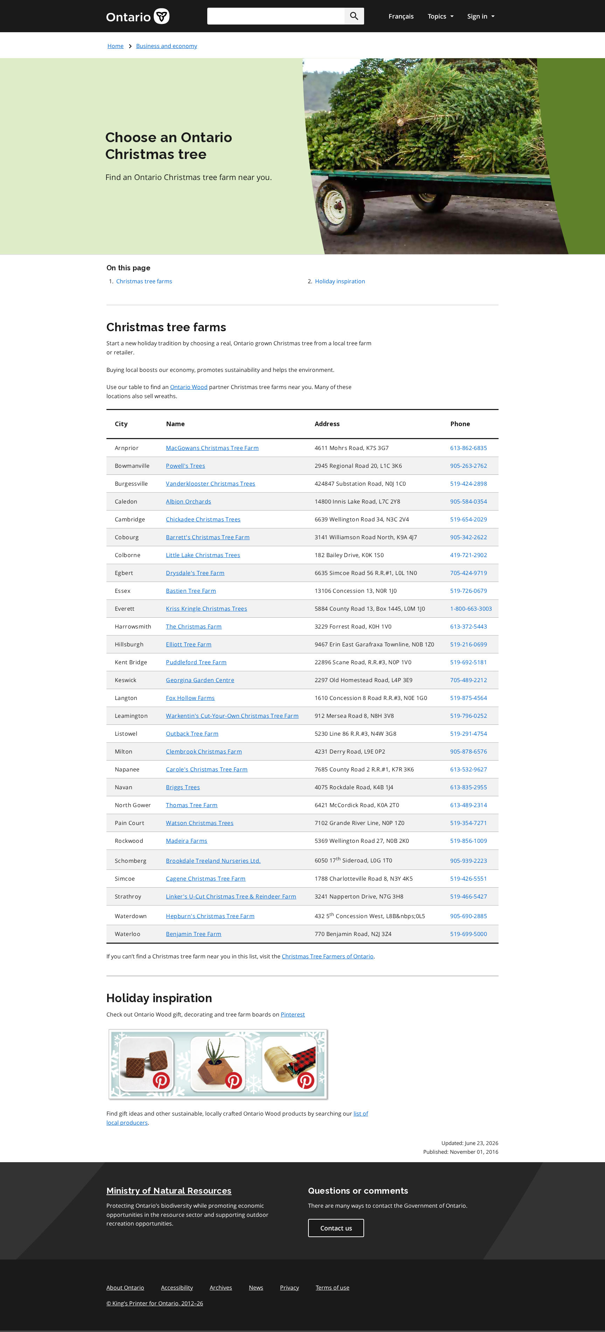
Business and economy (166, 46)
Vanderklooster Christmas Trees (210, 483)
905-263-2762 (468, 466)
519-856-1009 (468, 841)
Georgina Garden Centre (200, 680)
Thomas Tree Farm (191, 805)
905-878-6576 (468, 751)
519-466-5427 (468, 896)
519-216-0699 (468, 644)
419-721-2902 (468, 555)
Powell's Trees (185, 466)
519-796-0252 (468, 716)
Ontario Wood (189, 387)
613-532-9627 (468, 769)
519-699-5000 (468, 934)
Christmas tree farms (144, 281)
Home (115, 46)
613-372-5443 (468, 626)
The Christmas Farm (194, 626)
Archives (221, 1287)
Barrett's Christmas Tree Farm (208, 537)
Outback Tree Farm (192, 733)
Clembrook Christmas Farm (204, 751)
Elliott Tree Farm (188, 644)
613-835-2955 (468, 787)
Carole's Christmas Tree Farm (207, 769)
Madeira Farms (186, 841)
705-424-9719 (468, 573)
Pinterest (293, 1014)
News (256, 1287)
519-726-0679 (468, 591)
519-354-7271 (468, 823)
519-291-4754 (468, 733)
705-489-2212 (468, 680)
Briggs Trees (183, 787)
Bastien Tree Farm (191, 591)
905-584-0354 (468, 501)
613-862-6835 (468, 448)
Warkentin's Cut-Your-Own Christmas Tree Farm (232, 716)
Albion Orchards (188, 501)
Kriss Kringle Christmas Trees (206, 608)
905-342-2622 (468, 537)
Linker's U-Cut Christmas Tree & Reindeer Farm (231, 896)
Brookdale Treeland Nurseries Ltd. (213, 861)
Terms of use (332, 1287)
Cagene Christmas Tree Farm (205, 878)
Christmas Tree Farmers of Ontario (328, 956)
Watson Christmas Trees (200, 823)
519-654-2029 (468, 519)
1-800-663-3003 (471, 608)
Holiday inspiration (340, 281)
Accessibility (177, 1287)
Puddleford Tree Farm (196, 662)
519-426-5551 (468, 878)
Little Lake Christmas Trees (203, 555)
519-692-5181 (468, 662)
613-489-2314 (468, 805)
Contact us (336, 1228)
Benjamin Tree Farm (193, 934)
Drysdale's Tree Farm (195, 573)
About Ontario (125, 1287)
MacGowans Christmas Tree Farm (212, 448)
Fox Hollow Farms (190, 698)
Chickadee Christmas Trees (203, 519)
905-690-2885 (468, 916)
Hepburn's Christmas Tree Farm (210, 916)
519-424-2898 (468, 483)
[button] (354, 16)
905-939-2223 (468, 861)
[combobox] (285, 16)
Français (401, 16)
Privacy (289, 1287)
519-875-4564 (468, 698)
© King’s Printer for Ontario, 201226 (154, 1303)
